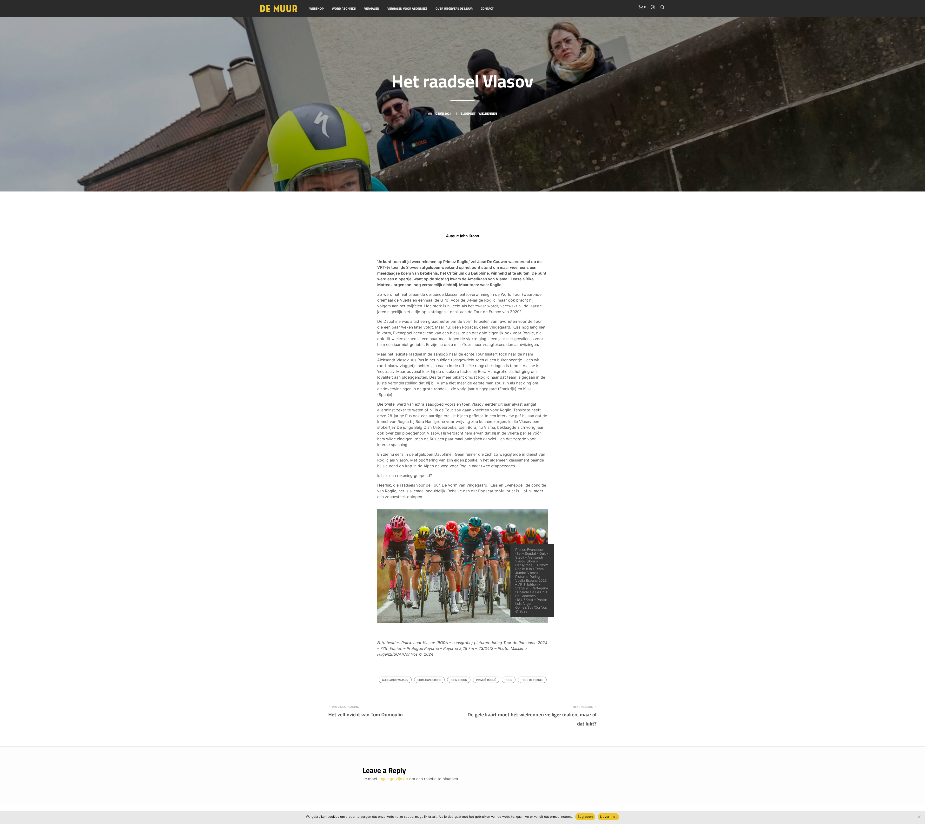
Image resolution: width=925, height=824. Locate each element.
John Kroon (458, 680)
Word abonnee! (344, 8)
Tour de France (532, 680)
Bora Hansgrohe (429, 680)
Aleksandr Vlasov (395, 680)
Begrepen (585, 816)
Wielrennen (487, 114)
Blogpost (468, 114)
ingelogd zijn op (393, 778)
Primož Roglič (486, 680)
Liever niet (608, 816)
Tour (508, 680)
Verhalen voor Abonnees (407, 8)
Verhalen (371, 8)
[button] (642, 7)
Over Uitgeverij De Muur (454, 8)
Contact (487, 8)
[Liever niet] (919, 816)
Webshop (316, 8)
